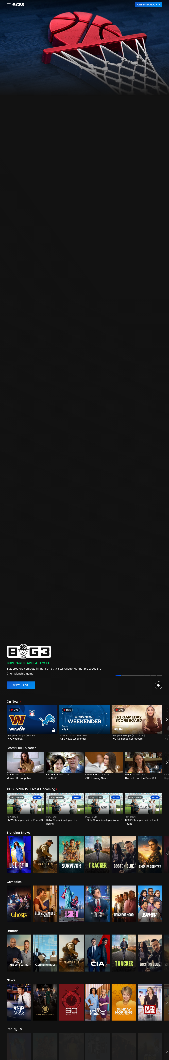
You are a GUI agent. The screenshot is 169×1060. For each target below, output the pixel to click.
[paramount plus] (18, 4)
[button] (8, 5)
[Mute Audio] (158, 685)
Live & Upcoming (42, 789)
